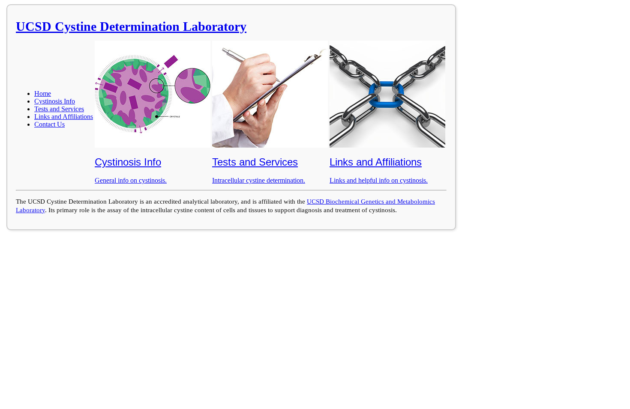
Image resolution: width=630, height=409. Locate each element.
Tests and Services (59, 109)
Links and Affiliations (63, 116)
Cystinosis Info (54, 101)
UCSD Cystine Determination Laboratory (131, 26)
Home (42, 93)
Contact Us (49, 124)
